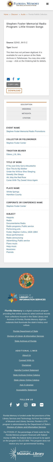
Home (6, 14)
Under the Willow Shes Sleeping (20, 171)
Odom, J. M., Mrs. (13, 154)
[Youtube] (34, 405)
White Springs (12, 191)
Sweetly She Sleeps (15, 174)
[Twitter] (18, 405)
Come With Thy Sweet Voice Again (22, 180)
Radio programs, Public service (20, 226)
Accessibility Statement (26, 390)
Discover (14, 14)
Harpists (10, 217)
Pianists (10, 252)
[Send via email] (8, 79)
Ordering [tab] (26, 109)
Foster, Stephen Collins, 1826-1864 (22, 232)
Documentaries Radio (16, 223)
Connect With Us (26, 360)
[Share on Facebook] (13, 79)
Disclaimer (26, 365)
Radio (9, 220)
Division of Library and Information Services (26, 427)
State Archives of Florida (25, 341)
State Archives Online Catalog (26, 375)
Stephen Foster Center (16, 143)
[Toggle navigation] (47, 4)
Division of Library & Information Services (25, 336)
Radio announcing (14, 238)
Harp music (11, 246)
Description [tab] (26, 105)
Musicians (10, 249)
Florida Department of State (25, 331)
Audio (23, 14)
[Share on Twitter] (18, 79)
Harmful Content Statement (26, 370)
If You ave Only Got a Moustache (21, 166)
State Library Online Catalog (26, 380)
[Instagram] (26, 405)
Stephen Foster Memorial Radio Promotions (25, 131)
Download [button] (14, 90)
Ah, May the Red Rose (16, 177)
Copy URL (13, 84)
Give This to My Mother (16, 168)
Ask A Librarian (26, 385)
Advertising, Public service (18, 240)
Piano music (11, 243)
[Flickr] (41, 405)
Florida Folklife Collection (37, 14)
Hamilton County (14, 194)
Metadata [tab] (26, 113)
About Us (26, 355)
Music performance (14, 235)
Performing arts (13, 229)
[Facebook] (11, 405)
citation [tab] (26, 118)
